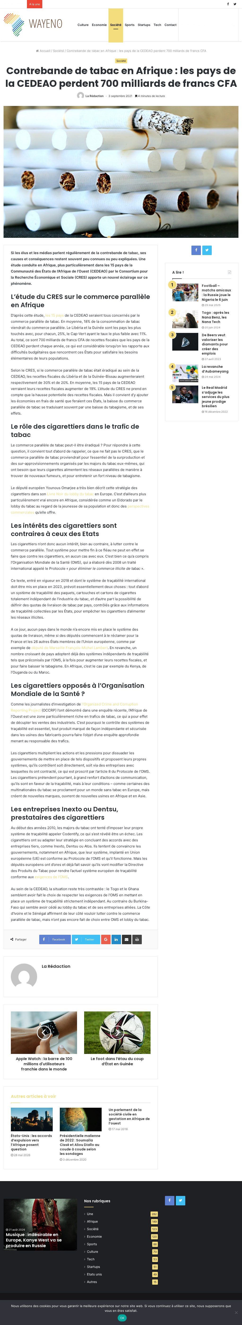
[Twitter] (234, 4)
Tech (157, 25)
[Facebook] (227, 4)
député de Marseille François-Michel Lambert (69, 648)
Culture (83, 25)
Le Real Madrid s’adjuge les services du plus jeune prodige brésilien (215, 396)
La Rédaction (95, 96)
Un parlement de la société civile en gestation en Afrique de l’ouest (129, 1116)
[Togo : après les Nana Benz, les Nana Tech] (185, 319)
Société (115, 25)
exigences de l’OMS (51, 877)
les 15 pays (54, 315)
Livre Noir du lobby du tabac (70, 494)
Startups (144, 25)
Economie (99, 25)
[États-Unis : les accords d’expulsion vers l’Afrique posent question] (32, 1119)
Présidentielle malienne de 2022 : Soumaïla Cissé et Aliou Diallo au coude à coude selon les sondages (80, 1144)
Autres (92, 1282)
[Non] (236, 1312)
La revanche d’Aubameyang (215, 369)
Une (90, 1214)
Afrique (92, 1221)
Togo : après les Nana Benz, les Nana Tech (215, 317)
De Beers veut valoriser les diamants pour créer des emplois (215, 344)
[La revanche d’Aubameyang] (185, 373)
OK (122, 1318)
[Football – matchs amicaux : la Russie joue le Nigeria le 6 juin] (185, 292)
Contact (170, 25)
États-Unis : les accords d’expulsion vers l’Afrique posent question (31, 1142)
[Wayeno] (33, 25)
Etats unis (94, 1274)
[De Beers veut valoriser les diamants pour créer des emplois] (185, 342)
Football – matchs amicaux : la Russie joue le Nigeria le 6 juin (216, 292)
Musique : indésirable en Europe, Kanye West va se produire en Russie (34, 1240)
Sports (129, 25)
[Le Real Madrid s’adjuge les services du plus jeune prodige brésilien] (185, 394)
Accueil (44, 51)
